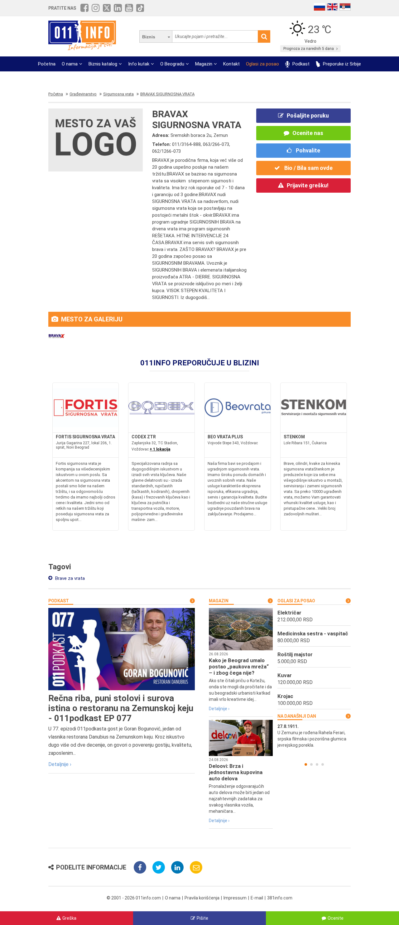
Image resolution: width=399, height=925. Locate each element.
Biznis (148, 36)
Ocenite (336, 918)
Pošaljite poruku (308, 115)
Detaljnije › (59, 764)
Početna (46, 64)
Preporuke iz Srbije (341, 64)
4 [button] (322, 764)
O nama (70, 64)
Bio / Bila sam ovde (308, 168)
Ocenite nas (307, 133)
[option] (314, 735)
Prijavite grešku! (308, 185)
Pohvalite (307, 150)
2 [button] (311, 764)
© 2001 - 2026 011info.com (134, 897)
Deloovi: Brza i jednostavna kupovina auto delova (235, 772)
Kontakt (231, 64)
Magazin (203, 64)
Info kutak (138, 64)
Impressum (235, 897)
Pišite (202, 918)
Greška (69, 918)
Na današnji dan (296, 716)
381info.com (279, 897)
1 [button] (306, 764)
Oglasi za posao (262, 64)
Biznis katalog (103, 64)
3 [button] (317, 764)
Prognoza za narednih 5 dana (309, 48)
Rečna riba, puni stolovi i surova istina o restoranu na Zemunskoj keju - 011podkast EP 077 (120, 708)
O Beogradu (172, 64)
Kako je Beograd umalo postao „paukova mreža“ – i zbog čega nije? (239, 666)
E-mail (257, 897)
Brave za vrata (69, 578)
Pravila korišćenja (202, 897)
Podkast (300, 64)
